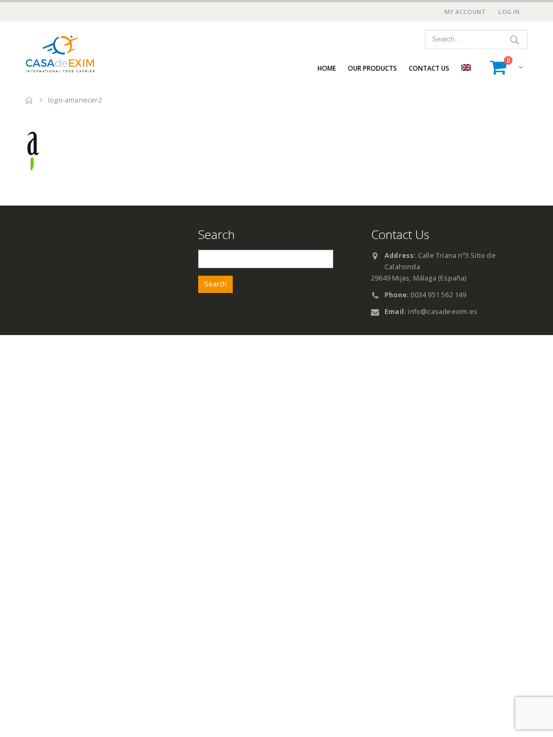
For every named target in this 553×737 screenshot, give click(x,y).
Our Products (372, 68)
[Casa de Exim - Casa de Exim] (60, 54)
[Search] (514, 39)
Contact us (429, 68)
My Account (465, 12)
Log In (509, 12)
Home (327, 68)
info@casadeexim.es (442, 311)
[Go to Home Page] (29, 100)
